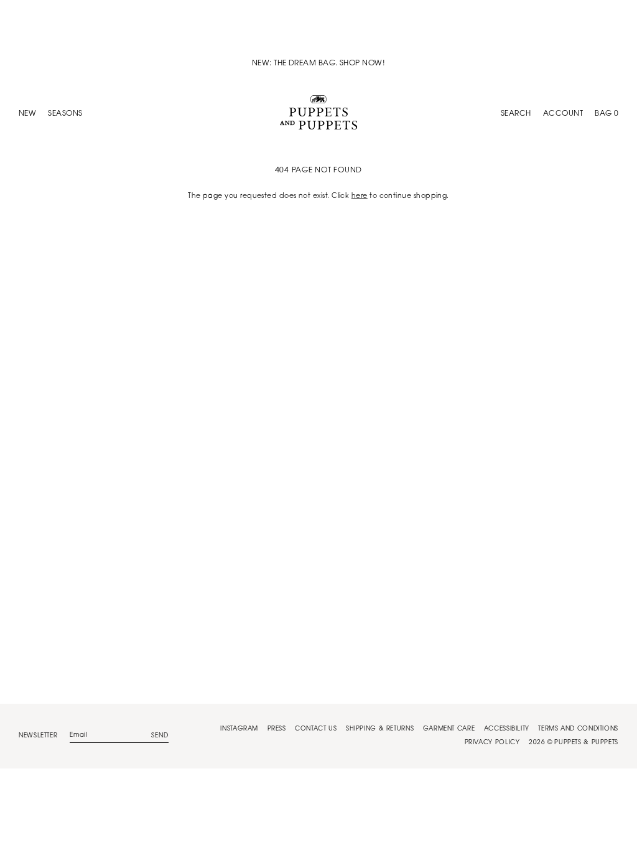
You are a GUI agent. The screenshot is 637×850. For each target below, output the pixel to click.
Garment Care (449, 729)
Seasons (65, 114)
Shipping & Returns (380, 729)
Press (276, 729)
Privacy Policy (492, 743)
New (27, 114)
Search (516, 114)
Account (563, 114)
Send (160, 736)
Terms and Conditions (578, 729)
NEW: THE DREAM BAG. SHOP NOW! (318, 63)
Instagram (239, 729)
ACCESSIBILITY (506, 729)
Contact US (316, 729)
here (359, 196)
